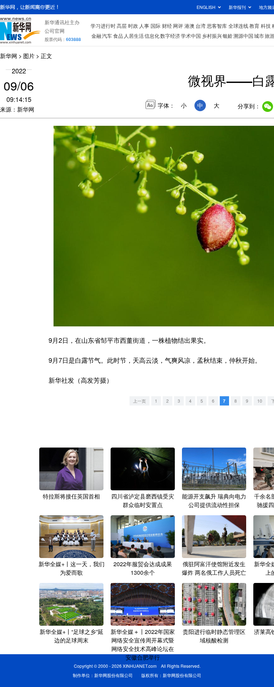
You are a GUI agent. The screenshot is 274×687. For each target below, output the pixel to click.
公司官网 (55, 30)
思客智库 (217, 25)
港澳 (189, 25)
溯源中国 (243, 35)
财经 (167, 25)
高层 (122, 25)
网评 (178, 25)
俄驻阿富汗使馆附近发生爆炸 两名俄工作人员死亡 (214, 568)
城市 (259, 35)
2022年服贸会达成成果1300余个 (142, 568)
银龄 (228, 35)
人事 (144, 25)
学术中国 (191, 35)
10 (259, 401)
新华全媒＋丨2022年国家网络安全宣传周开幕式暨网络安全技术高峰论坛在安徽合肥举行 (143, 644)
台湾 (201, 25)
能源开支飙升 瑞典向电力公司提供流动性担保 (214, 500)
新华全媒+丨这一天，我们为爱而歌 (72, 568)
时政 (133, 25)
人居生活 (134, 35)
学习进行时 (103, 25)
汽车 (107, 35)
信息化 (151, 35)
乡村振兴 (212, 35)
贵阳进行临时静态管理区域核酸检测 (214, 635)
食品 (118, 35)
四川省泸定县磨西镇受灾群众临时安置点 (142, 500)
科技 (266, 25)
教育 (254, 25)
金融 (96, 35)
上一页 (139, 401)
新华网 (8, 56)
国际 (156, 25)
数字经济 (170, 35)
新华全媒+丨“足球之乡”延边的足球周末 (71, 635)
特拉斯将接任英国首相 (71, 496)
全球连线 (238, 25)
